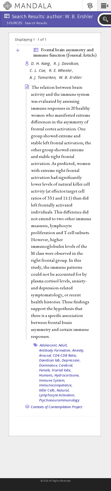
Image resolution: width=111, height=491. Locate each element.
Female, (45, 370)
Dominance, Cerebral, (56, 365)
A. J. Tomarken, (44, 77)
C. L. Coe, (39, 70)
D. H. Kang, (41, 63)
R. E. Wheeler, (61, 70)
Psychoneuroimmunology (59, 400)
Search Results (36, 23)
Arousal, (45, 355)
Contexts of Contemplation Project (56, 406)
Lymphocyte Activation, (57, 395)
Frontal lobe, (61, 370)
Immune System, (52, 380)
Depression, (71, 360)
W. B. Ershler (70, 77)
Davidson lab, (50, 360)
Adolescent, (49, 345)
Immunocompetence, (55, 385)
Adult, (63, 345)
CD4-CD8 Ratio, (65, 355)
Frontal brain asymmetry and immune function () (64, 52)
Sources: (15, 23)
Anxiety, (78, 350)
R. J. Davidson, (67, 63)
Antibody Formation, (55, 350)
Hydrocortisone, (67, 375)
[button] (104, 5)
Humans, (46, 375)
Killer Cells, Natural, (54, 390)
